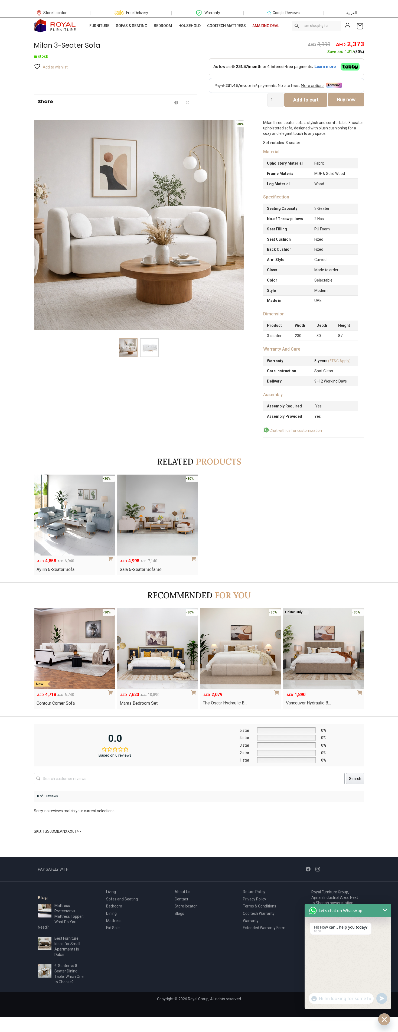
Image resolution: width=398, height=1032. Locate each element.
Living (111, 892)
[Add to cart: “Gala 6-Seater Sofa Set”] (195, 557)
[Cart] (360, 26)
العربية (351, 13)
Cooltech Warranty (259, 913)
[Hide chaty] (384, 1019)
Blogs (179, 913)
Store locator (186, 906)
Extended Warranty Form (264, 928)
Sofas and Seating (122, 899)
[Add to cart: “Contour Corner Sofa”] (111, 691)
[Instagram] (317, 869)
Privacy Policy (254, 899)
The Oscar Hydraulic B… (225, 703)
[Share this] (176, 102)
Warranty (251, 921)
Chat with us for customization (295, 430)
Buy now (346, 99)
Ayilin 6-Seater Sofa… (57, 569)
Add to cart (306, 100)
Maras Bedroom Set (139, 703)
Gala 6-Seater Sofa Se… (142, 569)
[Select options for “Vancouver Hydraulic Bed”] (361, 691)
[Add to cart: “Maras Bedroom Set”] (195, 691)
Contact (181, 899)
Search (355, 778)
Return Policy (254, 892)
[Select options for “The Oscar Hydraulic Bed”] (278, 691)
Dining (111, 913)
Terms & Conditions (259, 906)
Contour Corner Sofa (56, 703)
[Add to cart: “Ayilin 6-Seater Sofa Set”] (111, 557)
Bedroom (114, 906)
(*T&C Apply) (332, 361)
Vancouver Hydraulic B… (308, 703)
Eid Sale (113, 928)
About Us (182, 892)
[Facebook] (308, 869)
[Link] (55, 25)
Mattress (114, 921)
